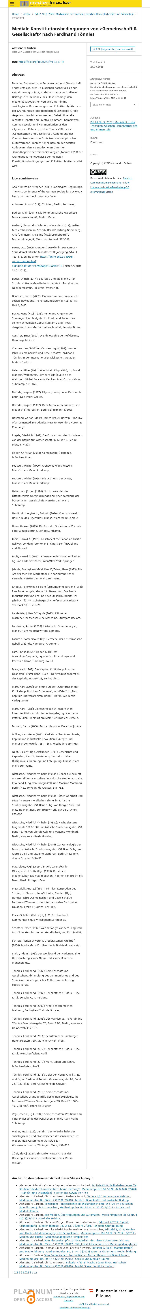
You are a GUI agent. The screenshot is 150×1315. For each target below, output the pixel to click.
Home (15, 14)
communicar (59, 1296)
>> (35, 1272)
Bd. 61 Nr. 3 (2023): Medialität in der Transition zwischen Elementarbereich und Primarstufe (84, 14)
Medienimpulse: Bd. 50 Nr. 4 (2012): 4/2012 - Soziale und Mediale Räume (64, 1259)
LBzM (81, 1304)
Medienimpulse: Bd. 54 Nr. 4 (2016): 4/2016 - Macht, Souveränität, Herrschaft (66, 1266)
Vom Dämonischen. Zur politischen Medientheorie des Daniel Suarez (87, 1255)
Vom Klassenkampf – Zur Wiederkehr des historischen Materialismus (87, 1240)
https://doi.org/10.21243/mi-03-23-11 (41, 61)
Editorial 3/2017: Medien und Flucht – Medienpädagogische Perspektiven (77, 1231)
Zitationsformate (102, 104)
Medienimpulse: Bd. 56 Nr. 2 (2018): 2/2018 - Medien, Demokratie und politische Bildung (74, 1200)
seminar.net (103, 1304)
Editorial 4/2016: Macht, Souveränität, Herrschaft (96, 1262)
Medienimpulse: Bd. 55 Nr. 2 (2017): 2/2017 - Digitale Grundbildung (81, 1225)
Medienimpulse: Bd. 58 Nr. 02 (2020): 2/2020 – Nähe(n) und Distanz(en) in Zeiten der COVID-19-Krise (78, 1190)
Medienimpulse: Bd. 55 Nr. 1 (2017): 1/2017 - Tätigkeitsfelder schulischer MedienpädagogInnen (78, 1244)
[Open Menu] (12, 3)
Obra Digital (91, 1304)
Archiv (26, 14)
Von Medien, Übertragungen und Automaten (72, 1214)
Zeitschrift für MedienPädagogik (75, 1307)
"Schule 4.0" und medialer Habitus (108, 1196)
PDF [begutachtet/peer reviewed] (114, 49)
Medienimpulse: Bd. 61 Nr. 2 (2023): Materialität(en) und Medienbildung (91, 1251)
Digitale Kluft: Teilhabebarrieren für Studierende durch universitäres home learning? (77, 1187)
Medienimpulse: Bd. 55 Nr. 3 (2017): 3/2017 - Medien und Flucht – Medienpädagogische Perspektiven (77, 1234)
